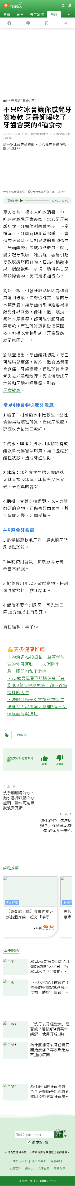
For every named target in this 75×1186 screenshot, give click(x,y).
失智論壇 (37, 14)
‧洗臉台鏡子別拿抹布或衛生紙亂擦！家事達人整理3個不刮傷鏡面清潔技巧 (37, 706)
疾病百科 (15, 1168)
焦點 (6, 14)
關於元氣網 (20, 1161)
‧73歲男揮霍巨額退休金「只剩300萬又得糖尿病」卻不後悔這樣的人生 (37, 685)
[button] (69, 14)
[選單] (69, 5)
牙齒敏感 (12, 390)
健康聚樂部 (39, 1161)
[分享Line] (28, 23)
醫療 (54, 14)
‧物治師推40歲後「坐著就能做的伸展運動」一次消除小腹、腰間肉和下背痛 (36, 664)
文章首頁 (44, 1168)
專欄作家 (60, 1168)
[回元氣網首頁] (16, 5)
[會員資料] (62, 5)
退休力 (29, 1168)
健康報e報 (40, 1142)
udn (6, 100)
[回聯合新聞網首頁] (6, 6)
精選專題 (56, 1161)
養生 (20, 14)
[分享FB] (9, 23)
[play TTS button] (21, 200)
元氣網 (15, 100)
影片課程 (12, 902)
